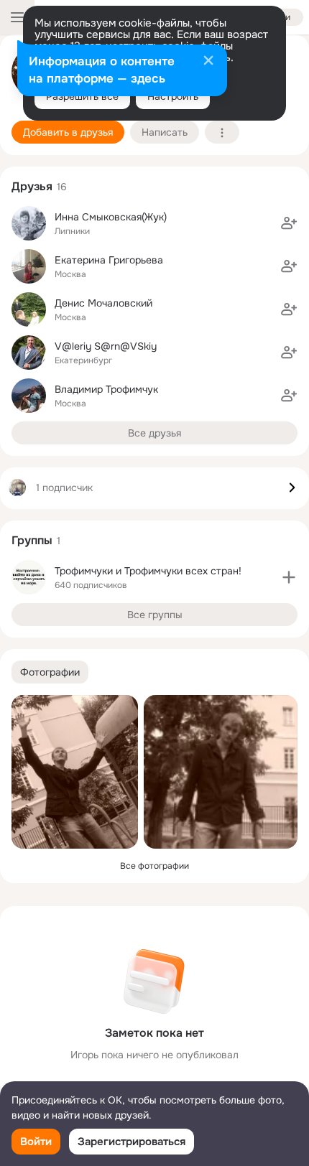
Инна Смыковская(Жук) (111, 216)
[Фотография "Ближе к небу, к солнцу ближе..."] (74, 772)
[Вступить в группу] (289, 577)
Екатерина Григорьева (109, 259)
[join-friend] (289, 223)
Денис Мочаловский (103, 303)
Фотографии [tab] (50, 672)
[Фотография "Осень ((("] (221, 772)
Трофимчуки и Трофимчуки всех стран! (148, 570)
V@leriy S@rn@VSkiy (106, 346)
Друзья (31, 186)
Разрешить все (82, 96)
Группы (31, 540)
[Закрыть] (208, 61)
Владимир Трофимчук (106, 389)
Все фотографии (154, 866)
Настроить (172, 96)
